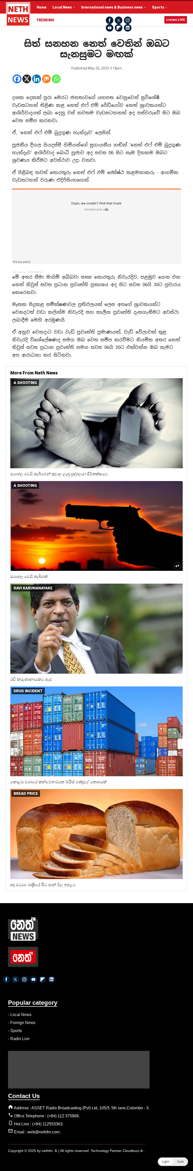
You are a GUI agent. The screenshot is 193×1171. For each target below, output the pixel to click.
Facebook (109, 20)
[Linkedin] (36, 78)
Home (41, 7)
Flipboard (118, 28)
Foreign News (22, 1023)
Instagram (127, 20)
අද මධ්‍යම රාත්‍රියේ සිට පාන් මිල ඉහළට (43, 884)
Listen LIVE (175, 20)
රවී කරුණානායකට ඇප (31, 679)
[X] (26, 78)
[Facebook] (17, 78)
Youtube (109, 28)
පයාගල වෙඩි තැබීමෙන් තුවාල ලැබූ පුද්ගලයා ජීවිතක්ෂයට (59, 474)
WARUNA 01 (35, 272)
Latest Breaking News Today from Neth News (18, 14)
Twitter (118, 20)
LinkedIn (127, 28)
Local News (62, 7)
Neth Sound (19, 272)
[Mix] (46, 78)
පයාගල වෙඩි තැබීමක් (28, 576)
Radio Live (20, 1039)
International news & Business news (112, 7)
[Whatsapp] (56, 78)
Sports (158, 7)
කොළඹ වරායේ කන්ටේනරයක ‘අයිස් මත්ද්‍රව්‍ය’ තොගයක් (58, 781)
